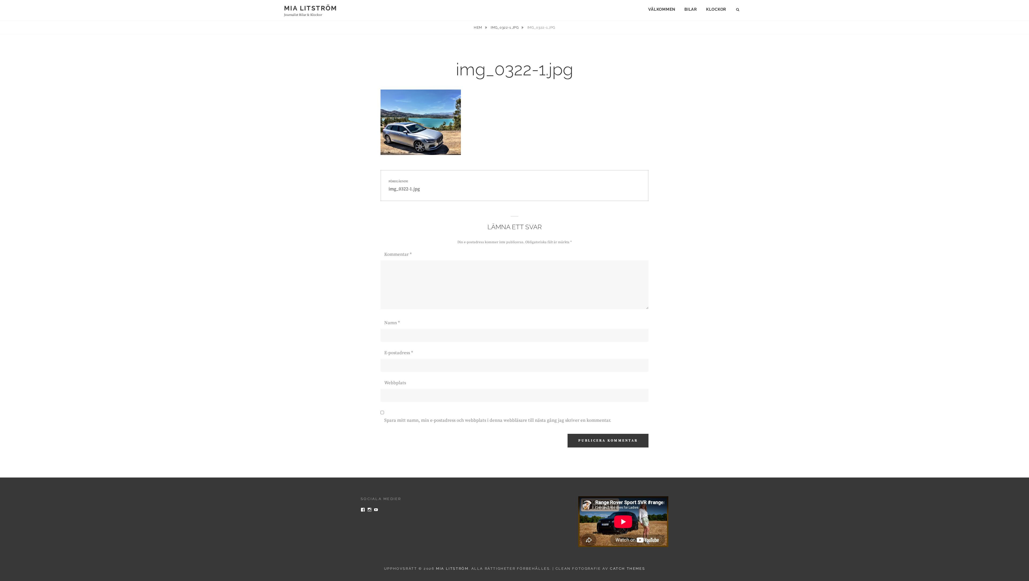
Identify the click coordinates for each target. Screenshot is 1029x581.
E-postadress (398, 353)
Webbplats (395, 383)
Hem (478, 27)
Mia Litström (310, 8)
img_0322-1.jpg (505, 27)
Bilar (690, 9)
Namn (392, 323)
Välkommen (661, 9)
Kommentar (398, 254)
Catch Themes (627, 569)
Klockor (716, 9)
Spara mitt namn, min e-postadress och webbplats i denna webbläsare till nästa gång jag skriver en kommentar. (497, 420)
